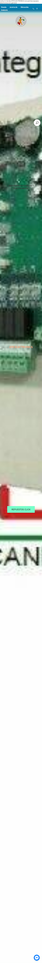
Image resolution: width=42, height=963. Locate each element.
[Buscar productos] (37, 123)
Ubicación (25, 7)
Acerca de (13, 7)
